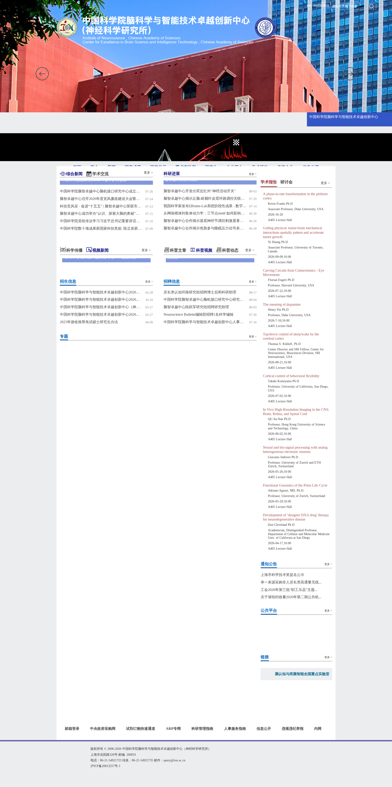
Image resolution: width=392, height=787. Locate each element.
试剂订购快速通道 (140, 754)
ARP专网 (173, 754)
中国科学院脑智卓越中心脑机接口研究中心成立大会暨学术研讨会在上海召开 (101, 191)
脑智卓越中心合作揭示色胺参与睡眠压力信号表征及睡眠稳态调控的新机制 (205, 228)
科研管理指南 (202, 754)
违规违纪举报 (293, 754)
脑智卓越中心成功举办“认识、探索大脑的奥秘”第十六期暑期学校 (101, 213)
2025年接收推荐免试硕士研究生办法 (89, 322)
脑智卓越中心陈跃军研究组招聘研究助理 (196, 307)
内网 (317, 754)
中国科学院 (321, 5)
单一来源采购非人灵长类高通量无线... (291, 608)
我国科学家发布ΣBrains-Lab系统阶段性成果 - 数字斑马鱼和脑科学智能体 (205, 206)
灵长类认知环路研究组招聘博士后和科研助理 (200, 292)
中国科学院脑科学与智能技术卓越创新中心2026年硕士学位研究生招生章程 (101, 299)
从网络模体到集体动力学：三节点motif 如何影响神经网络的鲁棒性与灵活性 (205, 213)
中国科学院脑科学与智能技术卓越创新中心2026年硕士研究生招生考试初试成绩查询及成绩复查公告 (101, 292)
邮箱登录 (72, 754)
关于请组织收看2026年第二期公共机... (291, 622)
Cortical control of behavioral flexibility (291, 401)
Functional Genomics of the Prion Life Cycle (295, 511)
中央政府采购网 (102, 754)
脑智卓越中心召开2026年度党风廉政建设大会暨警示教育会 (101, 199)
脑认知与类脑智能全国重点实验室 (302, 699)
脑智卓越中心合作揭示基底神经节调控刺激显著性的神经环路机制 (205, 221)
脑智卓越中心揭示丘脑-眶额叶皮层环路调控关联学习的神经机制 (205, 198)
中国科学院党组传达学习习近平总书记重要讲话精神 (101, 221)
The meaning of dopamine (282, 330)
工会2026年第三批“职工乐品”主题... (289, 615)
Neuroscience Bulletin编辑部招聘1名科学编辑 (198, 314)
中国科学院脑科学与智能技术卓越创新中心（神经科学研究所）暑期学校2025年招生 (101, 307)
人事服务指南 (235, 754)
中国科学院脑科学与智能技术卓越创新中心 (343, 117)
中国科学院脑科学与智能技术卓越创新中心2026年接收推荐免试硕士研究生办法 (101, 314)
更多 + (148, 172)
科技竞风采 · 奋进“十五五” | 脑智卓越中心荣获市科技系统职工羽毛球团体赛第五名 (101, 206)
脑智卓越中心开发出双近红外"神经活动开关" (200, 191)
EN (309, 5)
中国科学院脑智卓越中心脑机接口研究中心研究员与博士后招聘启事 (205, 299)
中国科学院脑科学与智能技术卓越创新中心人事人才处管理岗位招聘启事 (205, 322)
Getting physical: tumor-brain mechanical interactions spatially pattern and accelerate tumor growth (293, 257)
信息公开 (264, 754)
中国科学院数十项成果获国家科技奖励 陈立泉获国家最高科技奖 (101, 228)
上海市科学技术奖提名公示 (282, 600)
